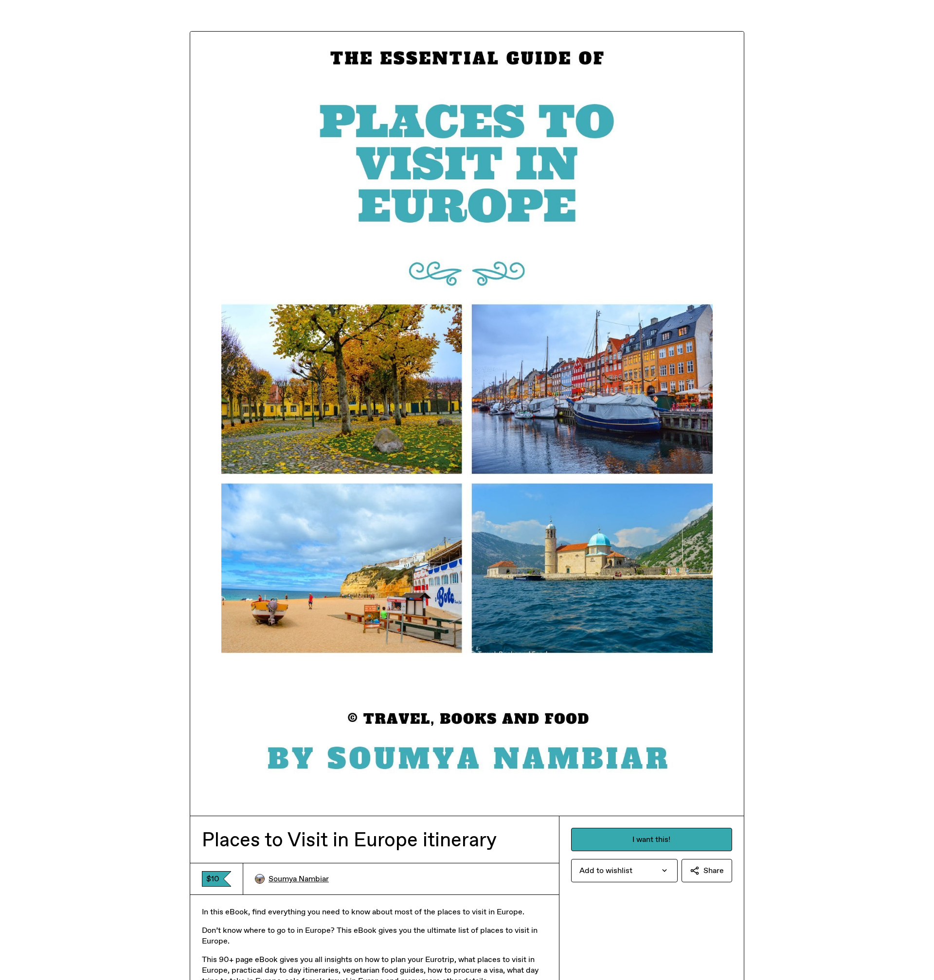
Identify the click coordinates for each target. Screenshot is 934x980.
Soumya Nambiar (299, 878)
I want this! (651, 839)
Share (713, 870)
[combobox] (624, 870)
